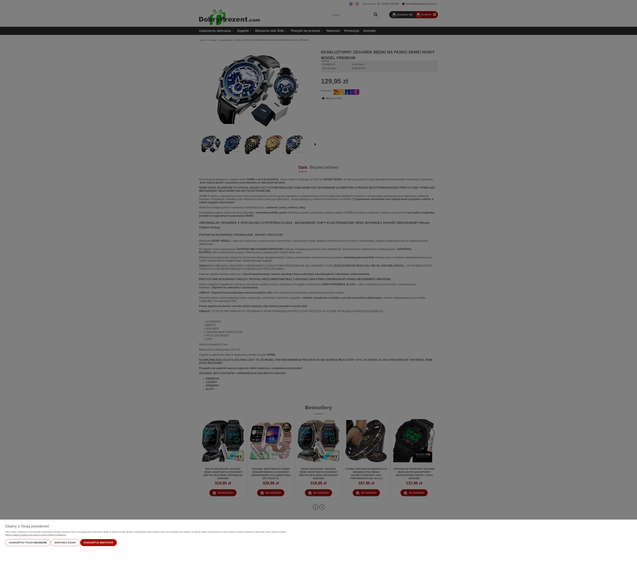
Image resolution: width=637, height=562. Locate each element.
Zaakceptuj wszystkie (98, 542)
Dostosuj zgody (65, 542)
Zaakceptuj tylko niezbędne (28, 542)
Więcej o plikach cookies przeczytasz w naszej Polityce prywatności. (36, 535)
